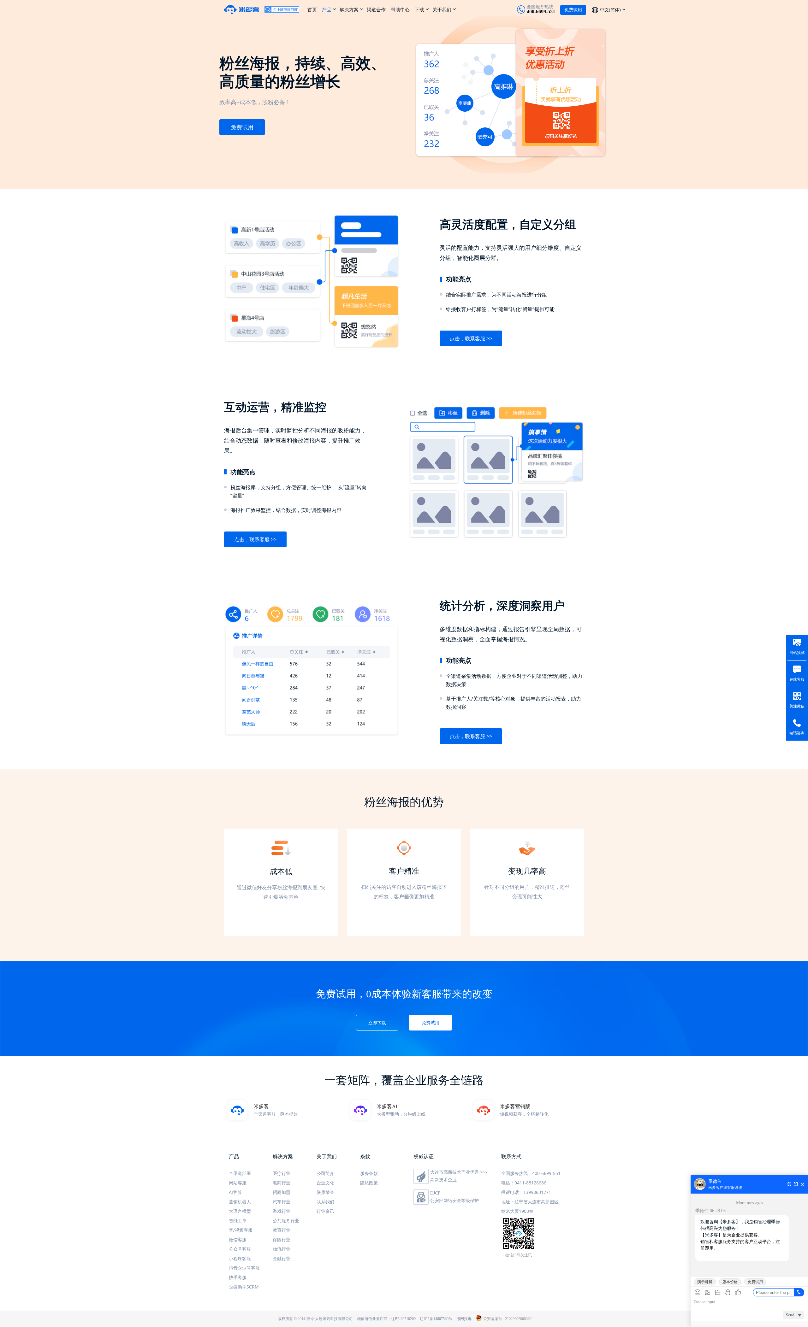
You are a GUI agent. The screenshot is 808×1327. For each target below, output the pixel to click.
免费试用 (242, 127)
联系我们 (325, 1202)
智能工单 (238, 1221)
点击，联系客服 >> (471, 338)
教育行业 (281, 1230)
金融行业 (281, 1258)
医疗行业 (281, 1173)
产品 (326, 9)
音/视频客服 (240, 1230)
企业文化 (325, 1183)
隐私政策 (369, 1183)
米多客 (244, 9)
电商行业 (281, 1183)
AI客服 (235, 1192)
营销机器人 (240, 1202)
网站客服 (238, 1183)
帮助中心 (400, 9)
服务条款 (369, 1173)
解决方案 (349, 9)
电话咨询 (797, 733)
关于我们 (441, 9)
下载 (419, 9)
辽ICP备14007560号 (436, 1319)
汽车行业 (281, 1202)
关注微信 (797, 706)
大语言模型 (240, 1211)
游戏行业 (281, 1211)
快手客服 (238, 1277)
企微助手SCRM (244, 1287)
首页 (312, 9)
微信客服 (238, 1239)
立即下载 (377, 1023)
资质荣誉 (325, 1192)
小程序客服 (240, 1258)
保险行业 (281, 1239)
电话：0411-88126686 (523, 1183)
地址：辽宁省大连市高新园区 (530, 1202)
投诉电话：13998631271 (526, 1192)
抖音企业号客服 (244, 1268)
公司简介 (325, 1173)
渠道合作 (376, 9)
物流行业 (281, 1249)
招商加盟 (281, 1192)
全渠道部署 (240, 1173)
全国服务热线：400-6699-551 (531, 1173)
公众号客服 (240, 1249)
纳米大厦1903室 (517, 1211)
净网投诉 (464, 1319)
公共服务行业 (286, 1221)
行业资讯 (325, 1211)
